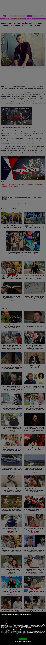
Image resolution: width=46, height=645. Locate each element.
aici (29, 624)
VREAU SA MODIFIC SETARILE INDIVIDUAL (23, 641)
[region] (23, 628)
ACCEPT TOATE (23, 638)
